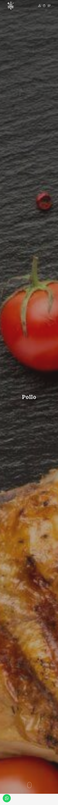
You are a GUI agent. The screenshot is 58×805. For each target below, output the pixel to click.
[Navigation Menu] (49, 5)
